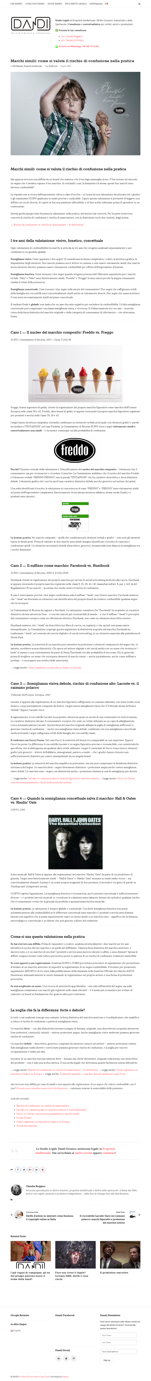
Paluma (66, 1377)
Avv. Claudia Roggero (72, 36)
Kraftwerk (53, 66)
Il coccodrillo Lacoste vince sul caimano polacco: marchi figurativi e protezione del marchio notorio (102, 1219)
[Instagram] (73, 1358)
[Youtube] (66, 1358)
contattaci (109, 1153)
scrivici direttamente (56, 1088)
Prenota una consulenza (29, 1088)
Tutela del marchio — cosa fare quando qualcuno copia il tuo (92, 1073)
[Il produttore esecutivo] (120, 1255)
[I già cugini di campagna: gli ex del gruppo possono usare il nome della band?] (31, 1255)
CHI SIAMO (16, 3)
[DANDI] (31, 25)
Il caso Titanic (24, 1117)
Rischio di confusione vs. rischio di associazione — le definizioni (49, 224)
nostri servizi (83, 1153)
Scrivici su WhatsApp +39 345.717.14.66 (79, 46)
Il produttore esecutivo (114, 1272)
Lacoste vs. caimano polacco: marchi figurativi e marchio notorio (63, 778)
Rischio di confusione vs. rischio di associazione (43, 1105)
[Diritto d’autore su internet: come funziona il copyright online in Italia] (18, 1214)
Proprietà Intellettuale (33, 66)
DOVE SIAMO (55, 3)
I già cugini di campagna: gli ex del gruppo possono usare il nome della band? (30, 1276)
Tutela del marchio (27, 1125)
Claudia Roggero (35, 1186)
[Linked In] (58, 1358)
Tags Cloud (44, 1377)
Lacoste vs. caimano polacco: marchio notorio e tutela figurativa (51, 1109)
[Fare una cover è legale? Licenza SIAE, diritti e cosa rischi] (75, 1255)
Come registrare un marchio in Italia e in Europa (54, 667)
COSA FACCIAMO (35, 3)
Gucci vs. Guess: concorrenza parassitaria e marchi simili (48, 1113)
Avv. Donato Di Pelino (72, 40)
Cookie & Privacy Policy (29, 1377)
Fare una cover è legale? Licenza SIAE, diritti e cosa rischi (71, 1276)
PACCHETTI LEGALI (76, 3)
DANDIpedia (96, 3)
